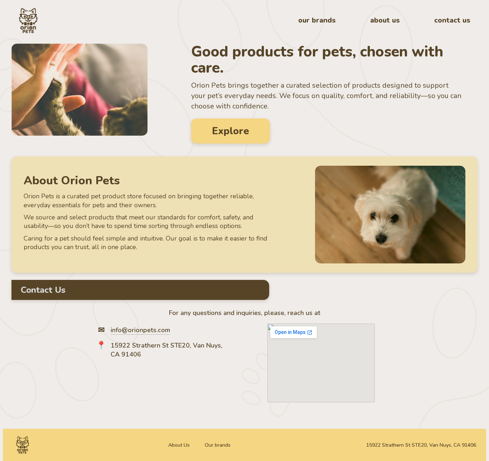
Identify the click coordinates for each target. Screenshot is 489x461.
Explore (230, 131)
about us (385, 20)
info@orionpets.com (140, 330)
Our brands (218, 445)
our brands (317, 20)
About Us (179, 445)
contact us (452, 20)
